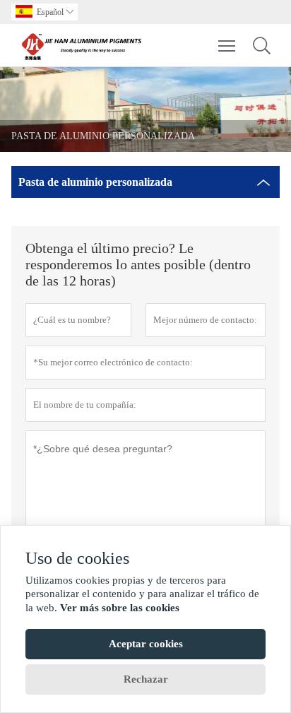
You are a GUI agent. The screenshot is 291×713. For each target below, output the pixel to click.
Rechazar (146, 679)
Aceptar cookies (146, 643)
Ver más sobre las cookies (119, 607)
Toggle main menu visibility (227, 45)
